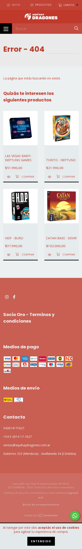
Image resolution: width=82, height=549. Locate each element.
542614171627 (13, 428)
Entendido (41, 541)
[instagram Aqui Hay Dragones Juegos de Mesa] (6, 297)
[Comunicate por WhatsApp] (75, 516)
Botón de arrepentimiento (41, 504)
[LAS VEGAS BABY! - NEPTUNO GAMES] (9, 177)
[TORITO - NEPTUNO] (50, 177)
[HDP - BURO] (9, 255)
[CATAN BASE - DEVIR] (50, 255)
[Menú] (6, 28)
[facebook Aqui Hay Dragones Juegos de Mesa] (14, 297)
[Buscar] (76, 28)
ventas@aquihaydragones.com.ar (26, 445)
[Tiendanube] (41, 516)
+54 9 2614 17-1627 (17, 436)
